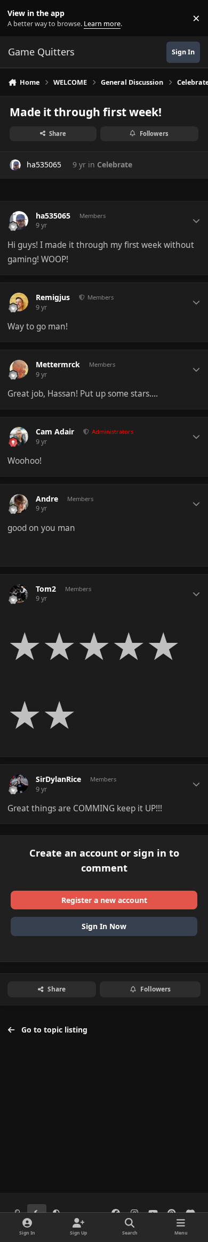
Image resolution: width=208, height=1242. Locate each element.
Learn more (20, 18)
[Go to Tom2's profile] (19, 593)
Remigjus (53, 297)
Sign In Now (104, 926)
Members (100, 297)
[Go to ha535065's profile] (15, 165)
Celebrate (114, 164)
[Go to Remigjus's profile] (19, 302)
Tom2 (46, 589)
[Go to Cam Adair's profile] (19, 436)
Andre (47, 499)
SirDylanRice (58, 779)
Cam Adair (55, 432)
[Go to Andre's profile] (19, 503)
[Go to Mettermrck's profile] (19, 369)
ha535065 (44, 164)
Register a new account (104, 900)
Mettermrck (58, 364)
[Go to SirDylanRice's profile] (19, 784)
